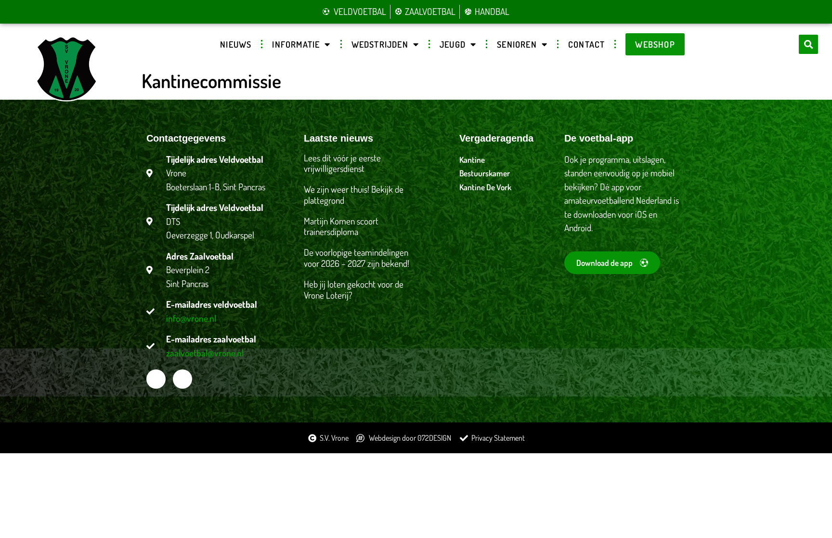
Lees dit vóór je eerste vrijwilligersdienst (342, 163)
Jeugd (453, 44)
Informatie (296, 44)
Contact (586, 44)
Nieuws (235, 44)
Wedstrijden (379, 44)
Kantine (472, 160)
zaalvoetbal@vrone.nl (205, 353)
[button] (808, 44)
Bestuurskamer (484, 173)
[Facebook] (156, 379)
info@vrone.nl (191, 318)
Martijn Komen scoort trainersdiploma (341, 226)
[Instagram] (182, 379)
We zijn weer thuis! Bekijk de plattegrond (353, 194)
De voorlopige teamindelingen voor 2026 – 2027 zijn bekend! (356, 257)
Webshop (655, 44)
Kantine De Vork (485, 187)
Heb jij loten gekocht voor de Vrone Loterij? (353, 289)
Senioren (517, 44)
